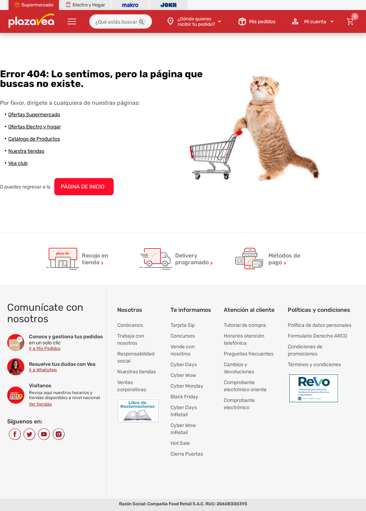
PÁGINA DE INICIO (82, 186)
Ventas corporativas (131, 386)
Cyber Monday (186, 386)
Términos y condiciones (314, 365)
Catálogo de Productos (34, 139)
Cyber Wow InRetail (183, 429)
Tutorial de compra (245, 325)
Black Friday (184, 397)
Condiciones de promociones (305, 350)
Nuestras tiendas (136, 372)
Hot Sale (180, 443)
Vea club (18, 163)
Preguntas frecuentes (248, 354)
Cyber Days (183, 365)
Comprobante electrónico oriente (245, 386)
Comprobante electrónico (239, 404)
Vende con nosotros (182, 350)
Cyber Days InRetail (183, 411)
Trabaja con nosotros (130, 339)
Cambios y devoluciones (239, 368)
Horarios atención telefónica (244, 339)
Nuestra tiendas (26, 151)
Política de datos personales (319, 325)
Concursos (182, 336)
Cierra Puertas (186, 454)
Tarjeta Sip (182, 325)
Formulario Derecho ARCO (317, 336)
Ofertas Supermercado (34, 115)
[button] (142, 22)
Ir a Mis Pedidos (44, 348)
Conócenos (130, 325)
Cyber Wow (183, 375)
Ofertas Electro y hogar (34, 127)
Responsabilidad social (135, 357)
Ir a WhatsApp (43, 369)
